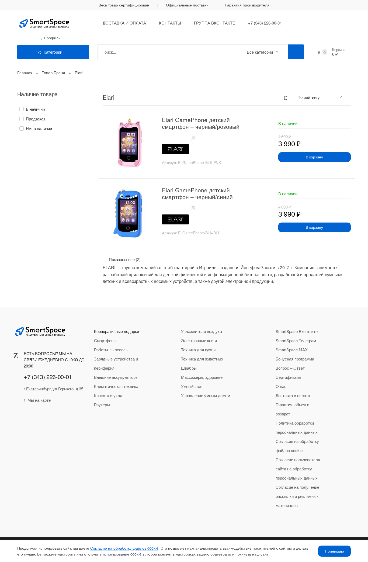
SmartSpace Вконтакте (297, 331)
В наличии (35, 109)
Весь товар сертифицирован (124, 5)
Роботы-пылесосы (111, 349)
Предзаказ (35, 119)
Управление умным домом (205, 395)
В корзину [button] (314, 156)
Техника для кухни (198, 349)
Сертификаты (288, 377)
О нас (281, 386)
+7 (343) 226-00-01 (265, 23)
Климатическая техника (116, 386)
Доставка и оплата (124, 23)
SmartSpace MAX (292, 349)
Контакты (170, 23)
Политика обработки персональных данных (297, 427)
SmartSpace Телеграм (296, 340)
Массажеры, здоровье (202, 377)
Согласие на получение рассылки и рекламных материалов (297, 496)
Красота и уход (108, 395)
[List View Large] (285, 97)
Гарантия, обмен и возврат (292, 409)
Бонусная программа (295, 359)
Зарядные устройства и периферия (116, 363)
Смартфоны (105, 340)
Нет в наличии (39, 128)
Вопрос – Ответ (290, 368)
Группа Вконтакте (214, 23)
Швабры (189, 368)
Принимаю (334, 551)
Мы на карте (39, 400)
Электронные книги (199, 340)
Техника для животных (202, 359)
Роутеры (102, 404)
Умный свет (192, 386)
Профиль (52, 37)
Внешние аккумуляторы (116, 377)
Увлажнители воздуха (201, 331)
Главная (24, 72)
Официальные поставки (187, 5)
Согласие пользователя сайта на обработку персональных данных (298, 469)
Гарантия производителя (247, 5)
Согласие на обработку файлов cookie (297, 445)
